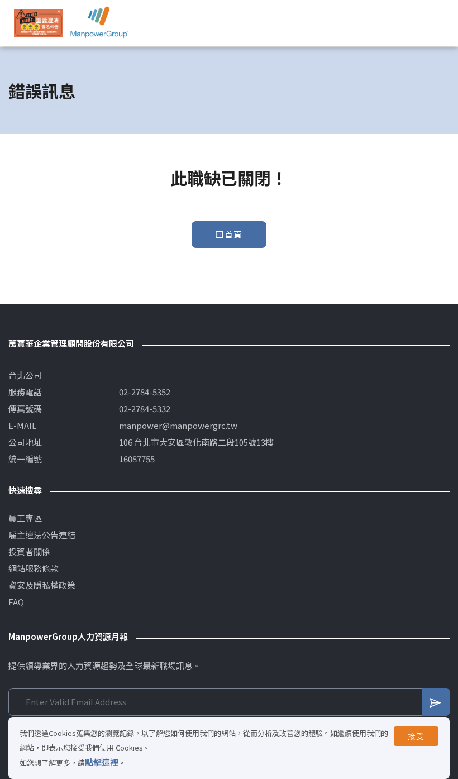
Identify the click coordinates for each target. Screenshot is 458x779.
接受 (416, 736)
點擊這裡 (101, 762)
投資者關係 (29, 552)
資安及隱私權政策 (41, 585)
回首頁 (229, 234)
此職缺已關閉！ (381, 90)
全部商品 (318, 90)
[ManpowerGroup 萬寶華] (99, 23)
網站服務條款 (33, 568)
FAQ (16, 602)
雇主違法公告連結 (41, 535)
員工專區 (25, 518)
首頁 (276, 90)
